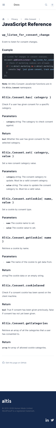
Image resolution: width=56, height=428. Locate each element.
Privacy (14, 19)
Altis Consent (30, 19)
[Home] (3, 19)
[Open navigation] (3, 4)
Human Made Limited (23, 408)
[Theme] (52, 4)
